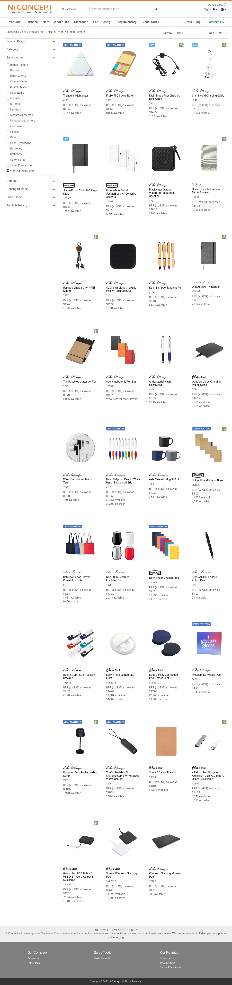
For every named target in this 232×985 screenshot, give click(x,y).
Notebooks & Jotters (22, 120)
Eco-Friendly (102, 22)
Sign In (208, 9)
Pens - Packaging (20, 143)
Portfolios (16, 148)
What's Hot (61, 22)
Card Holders (18, 76)
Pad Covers (17, 126)
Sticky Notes (17, 159)
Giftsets (15, 104)
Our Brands (34, 963)
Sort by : (168, 32)
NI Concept (114, 981)
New (46, 22)
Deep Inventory (126, 22)
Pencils (14, 131)
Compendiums (18, 81)
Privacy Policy (167, 963)
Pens (13, 137)
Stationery (16, 154)
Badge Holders (19, 64)
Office (49, 31)
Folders (14, 98)
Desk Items (17, 92)
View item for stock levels (121, 399)
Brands (33, 22)
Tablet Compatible (21, 165)
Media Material (102, 958)
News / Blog (192, 22)
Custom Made (18, 87)
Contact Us (33, 958)
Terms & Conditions (170, 967)
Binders (14, 70)
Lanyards (15, 109)
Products (14, 22)
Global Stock (150, 22)
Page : (211, 32)
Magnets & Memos (21, 115)
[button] (223, 9)
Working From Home (70, 31)
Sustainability (215, 22)
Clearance (81, 22)
